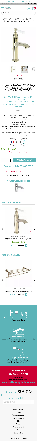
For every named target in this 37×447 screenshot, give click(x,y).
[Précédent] (2, 229)
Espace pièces (18, 433)
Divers (18, 430)
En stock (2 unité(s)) (18, 242)
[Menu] (2, 8)
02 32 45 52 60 (10, 1)
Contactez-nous (28, 1)
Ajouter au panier (24, 160)
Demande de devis (18, 427)
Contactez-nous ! (18, 370)
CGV (18, 421)
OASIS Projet (13, 438)
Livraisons (18, 412)
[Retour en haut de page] (33, 441)
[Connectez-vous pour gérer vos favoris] (20, 75)
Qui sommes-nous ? (18, 409)
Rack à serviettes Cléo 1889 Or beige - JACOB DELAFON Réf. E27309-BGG (18, 291)
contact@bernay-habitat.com (18, 382)
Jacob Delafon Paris (18, 288)
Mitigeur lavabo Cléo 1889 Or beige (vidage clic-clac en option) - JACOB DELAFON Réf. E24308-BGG (18, 239)
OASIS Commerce (22, 438)
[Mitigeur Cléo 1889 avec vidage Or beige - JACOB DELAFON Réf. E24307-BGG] (24, 69)
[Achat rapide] (26, 245)
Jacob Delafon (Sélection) (18, 236)
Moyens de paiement (18, 415)
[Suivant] (35, 229)
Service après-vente (18, 418)
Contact (18, 424)
